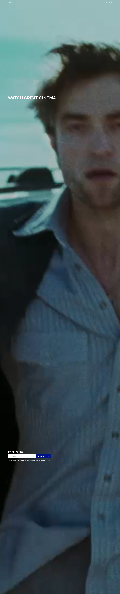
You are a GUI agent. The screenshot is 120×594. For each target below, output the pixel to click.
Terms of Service (42, 460)
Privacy (48, 460)
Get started (43, 456)
